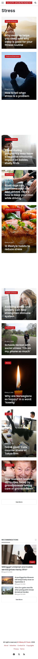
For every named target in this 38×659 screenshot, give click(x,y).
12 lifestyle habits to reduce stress (17, 247)
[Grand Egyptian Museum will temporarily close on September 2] (7, 580)
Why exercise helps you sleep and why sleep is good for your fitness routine (18, 40)
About (6, 646)
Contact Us (21, 646)
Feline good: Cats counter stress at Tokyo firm (16, 450)
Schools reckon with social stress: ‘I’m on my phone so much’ (18, 348)
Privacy (16, 649)
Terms (22, 649)
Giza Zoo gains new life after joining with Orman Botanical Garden (24, 590)
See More (19, 600)
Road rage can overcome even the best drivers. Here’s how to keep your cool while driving (19, 192)
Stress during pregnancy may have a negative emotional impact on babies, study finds (19, 157)
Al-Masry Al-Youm (24, 642)
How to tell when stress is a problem (17, 94)
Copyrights (30, 646)
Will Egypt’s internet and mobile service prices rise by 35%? (17, 568)
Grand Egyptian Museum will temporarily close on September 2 (24, 579)
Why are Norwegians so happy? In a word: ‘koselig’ (18, 399)
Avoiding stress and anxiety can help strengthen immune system (18, 311)
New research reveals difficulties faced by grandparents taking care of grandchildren (19, 483)
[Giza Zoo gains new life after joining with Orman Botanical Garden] (7, 591)
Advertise (13, 646)
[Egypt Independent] (19, 2)
